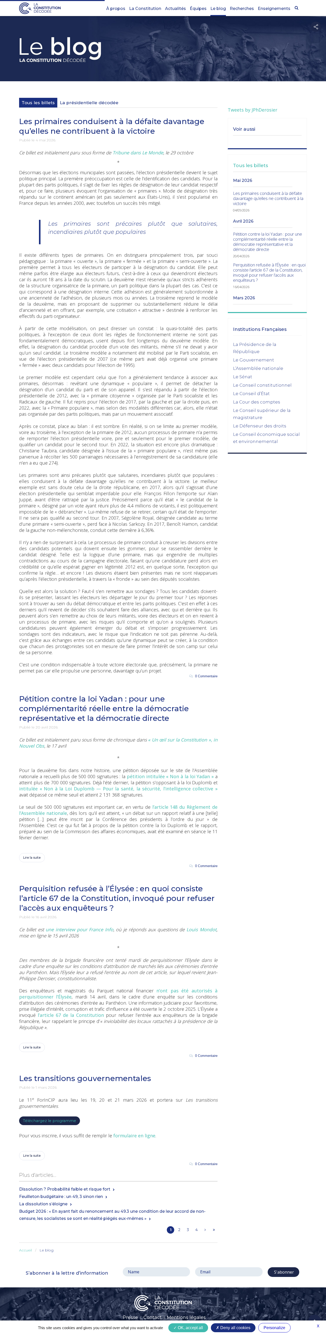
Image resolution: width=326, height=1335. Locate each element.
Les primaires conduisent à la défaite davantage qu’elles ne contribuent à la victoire (111, 126)
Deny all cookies (234, 1328)
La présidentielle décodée (89, 102)
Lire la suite (32, 857)
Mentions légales (186, 1317)
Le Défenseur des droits (259, 425)
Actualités (175, 8)
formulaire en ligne (134, 1135)
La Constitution (145, 8)
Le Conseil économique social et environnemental (266, 438)
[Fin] (214, 1230)
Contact (152, 1317)
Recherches (242, 8)
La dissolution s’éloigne (43, 1204)
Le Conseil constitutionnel (262, 385)
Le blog (218, 8)
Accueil (25, 1250)
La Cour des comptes (256, 401)
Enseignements (274, 8)
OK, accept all (190, 1328)
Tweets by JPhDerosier (252, 110)
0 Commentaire (205, 676)
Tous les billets (38, 102)
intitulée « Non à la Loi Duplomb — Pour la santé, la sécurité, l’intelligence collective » (118, 789)
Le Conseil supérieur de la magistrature (262, 414)
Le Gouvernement (253, 359)
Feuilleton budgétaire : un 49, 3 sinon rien (61, 1196)
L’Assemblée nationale (258, 368)
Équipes (198, 8)
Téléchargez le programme (49, 1120)
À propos (115, 8)
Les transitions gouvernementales (85, 1078)
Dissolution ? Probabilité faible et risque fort (64, 1189)
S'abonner (283, 1272)
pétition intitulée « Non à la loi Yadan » (170, 776)
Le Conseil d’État (251, 393)
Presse (130, 1317)
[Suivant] (205, 1230)
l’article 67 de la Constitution (71, 1015)
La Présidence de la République (254, 348)
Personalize (274, 1328)
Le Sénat (242, 376)
